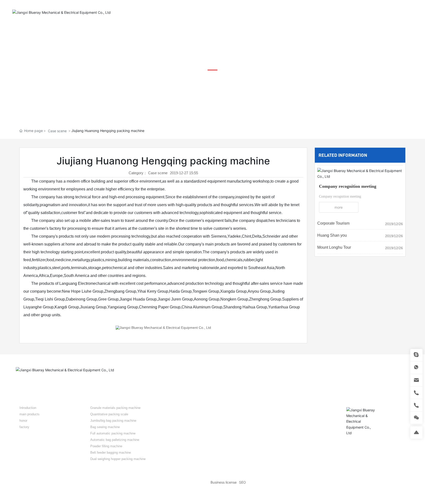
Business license (224, 482)
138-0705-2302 (281, 422)
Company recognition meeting (347, 186)
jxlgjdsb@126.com (276, 437)
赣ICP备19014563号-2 (190, 482)
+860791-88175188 (366, 12)
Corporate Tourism (333, 223)
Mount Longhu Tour (334, 247)
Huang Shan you (332, 235)
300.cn (404, 482)
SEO (242, 482)
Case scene (57, 131)
